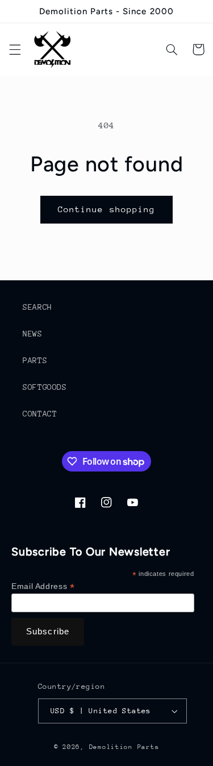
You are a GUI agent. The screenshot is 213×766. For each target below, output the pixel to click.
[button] (15, 49)
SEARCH (37, 307)
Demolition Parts (124, 747)
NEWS (33, 333)
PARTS (35, 360)
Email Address (42, 586)
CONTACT (40, 413)
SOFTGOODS (45, 387)
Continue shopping (106, 209)
